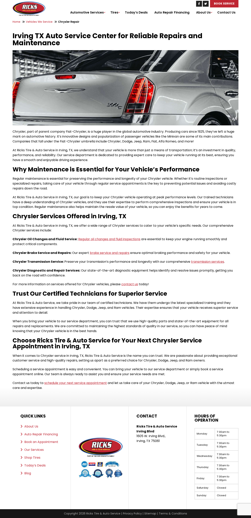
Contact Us (226, 12)
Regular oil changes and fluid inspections (109, 239)
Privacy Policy (132, 513)
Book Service (224, 3)
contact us (129, 284)
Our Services (34, 449)
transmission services (207, 261)
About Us (203, 12)
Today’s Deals (136, 12)
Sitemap (150, 513)
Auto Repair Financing (171, 12)
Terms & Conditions (173, 513)
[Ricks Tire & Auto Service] (29, 4)
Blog (27, 473)
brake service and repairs (109, 253)
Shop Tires (32, 457)
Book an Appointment (41, 442)
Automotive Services (87, 12)
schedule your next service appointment (75, 383)
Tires (114, 12)
